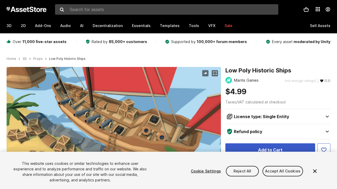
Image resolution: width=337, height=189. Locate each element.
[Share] (205, 73)
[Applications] (318, 9)
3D (9, 25)
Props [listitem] (38, 59)
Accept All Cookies (282, 171)
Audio (65, 25)
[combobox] (166, 9)
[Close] (315, 171)
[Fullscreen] (215, 73)
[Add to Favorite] (323, 149)
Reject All (242, 171)
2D (23, 25)
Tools (194, 25)
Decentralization (108, 25)
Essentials (141, 25)
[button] (306, 9)
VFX (211, 25)
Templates (170, 25)
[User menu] (327, 9)
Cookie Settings (206, 171)
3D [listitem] (24, 59)
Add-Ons (43, 25)
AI (81, 25)
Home (11, 59)
